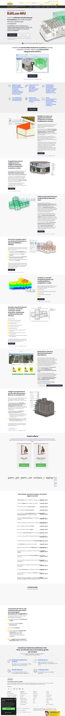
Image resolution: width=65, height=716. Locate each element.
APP (34, 701)
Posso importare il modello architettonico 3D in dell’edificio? (31, 560)
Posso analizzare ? (25, 510)
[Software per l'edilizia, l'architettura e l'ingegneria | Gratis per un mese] (9, 3)
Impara (43, 6)
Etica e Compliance (49, 704)
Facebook (8, 689)
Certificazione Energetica (11, 699)
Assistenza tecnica (23, 693)
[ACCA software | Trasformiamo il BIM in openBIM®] (10, 679)
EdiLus (18, 6)
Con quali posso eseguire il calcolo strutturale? (30, 569)
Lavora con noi (49, 698)
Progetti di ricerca (49, 699)
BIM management (10, 693)
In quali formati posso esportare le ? (29, 540)
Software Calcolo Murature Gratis (30, 79)
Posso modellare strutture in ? (25, 526)
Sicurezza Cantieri (10, 698)
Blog (34, 699)
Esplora (30, 6)
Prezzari (34, 698)
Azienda (41, 4)
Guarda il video (42, 385)
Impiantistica (9, 702)
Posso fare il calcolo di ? (26, 506)
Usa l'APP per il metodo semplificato (54, 385)
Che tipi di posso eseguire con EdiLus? (27, 503)
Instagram (19, 689)
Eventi (47, 701)
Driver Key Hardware (24, 702)
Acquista (56, 6)
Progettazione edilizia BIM (12, 695)
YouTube (14, 689)
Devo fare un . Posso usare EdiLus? (29, 532)
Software (21, 2)
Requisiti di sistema (23, 699)
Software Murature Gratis (41, 301)
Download (35, 693)
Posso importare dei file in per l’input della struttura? (31, 556)
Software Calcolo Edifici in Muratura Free (44, 233)
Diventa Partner (49, 695)
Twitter (11, 689)
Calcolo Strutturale (10, 701)
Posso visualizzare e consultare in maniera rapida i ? (31, 551)
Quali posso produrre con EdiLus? (27, 544)
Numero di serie (23, 701)
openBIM (20, 681)
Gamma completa (10, 704)
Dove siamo (48, 696)
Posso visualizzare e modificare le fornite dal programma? (29, 573)
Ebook (34, 702)
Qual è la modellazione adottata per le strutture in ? (31, 522)
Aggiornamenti (23, 698)
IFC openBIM (50, 683)
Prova (52, 6)
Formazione (47, 2)
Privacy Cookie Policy (41, 710)
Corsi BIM (35, 696)
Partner (53, 4)
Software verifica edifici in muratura (14, 430)
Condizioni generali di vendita (47, 709)
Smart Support (23, 704)
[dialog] (5, 715)
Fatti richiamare (23, 35)
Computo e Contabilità (11, 696)
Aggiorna (48, 6)
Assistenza (34, 2)
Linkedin (17, 689)
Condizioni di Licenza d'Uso (37, 709)
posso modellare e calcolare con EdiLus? (30, 500)
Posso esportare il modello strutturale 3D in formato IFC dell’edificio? (30, 565)
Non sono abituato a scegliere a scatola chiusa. (30, 578)
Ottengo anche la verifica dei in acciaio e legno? (31, 547)
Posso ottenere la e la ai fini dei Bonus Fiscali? (31, 514)
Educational (35, 695)
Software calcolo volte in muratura (43, 155)
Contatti (47, 702)
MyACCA (50, 1)
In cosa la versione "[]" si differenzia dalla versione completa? (31, 536)
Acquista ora (24, 465)
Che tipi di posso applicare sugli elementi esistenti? (31, 518)
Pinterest (22, 689)
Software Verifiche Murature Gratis (13, 272)
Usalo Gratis (12, 35)
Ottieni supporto (37, 6)
